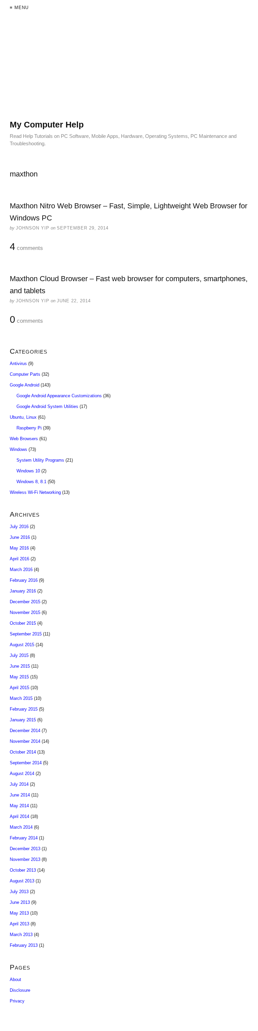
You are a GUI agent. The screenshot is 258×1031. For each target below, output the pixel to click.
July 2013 (19, 891)
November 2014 (25, 741)
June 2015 (20, 666)
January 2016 (23, 591)
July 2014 (19, 784)
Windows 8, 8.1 (31, 481)
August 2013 (22, 880)
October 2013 (23, 870)
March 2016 (21, 569)
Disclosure (20, 990)
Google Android (24, 385)
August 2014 (22, 773)
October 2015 (23, 623)
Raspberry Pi (29, 427)
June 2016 (20, 537)
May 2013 (19, 913)
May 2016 (19, 548)
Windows (18, 449)
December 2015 (25, 601)
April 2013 (19, 923)
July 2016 (19, 526)
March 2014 (21, 827)
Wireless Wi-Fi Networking (35, 492)
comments (26, 247)
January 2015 (23, 719)
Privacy (17, 1000)
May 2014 (19, 805)
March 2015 (21, 698)
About (15, 979)
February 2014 (24, 837)
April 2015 (19, 687)
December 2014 (25, 730)
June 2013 (20, 902)
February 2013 (24, 945)
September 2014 (26, 762)
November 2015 (25, 612)
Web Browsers (24, 438)
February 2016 (24, 580)
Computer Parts (25, 374)
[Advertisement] (129, 72)
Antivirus (18, 363)
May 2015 (19, 676)
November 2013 (25, 859)
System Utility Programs (40, 460)
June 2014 (20, 794)
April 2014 (19, 816)
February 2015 (24, 709)
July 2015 (19, 655)
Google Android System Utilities (47, 406)
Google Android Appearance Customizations (59, 395)
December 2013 (25, 848)
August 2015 (22, 644)
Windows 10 (28, 470)
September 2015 (26, 633)
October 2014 (23, 752)
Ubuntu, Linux (23, 417)
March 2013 (21, 934)
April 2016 (19, 558)
